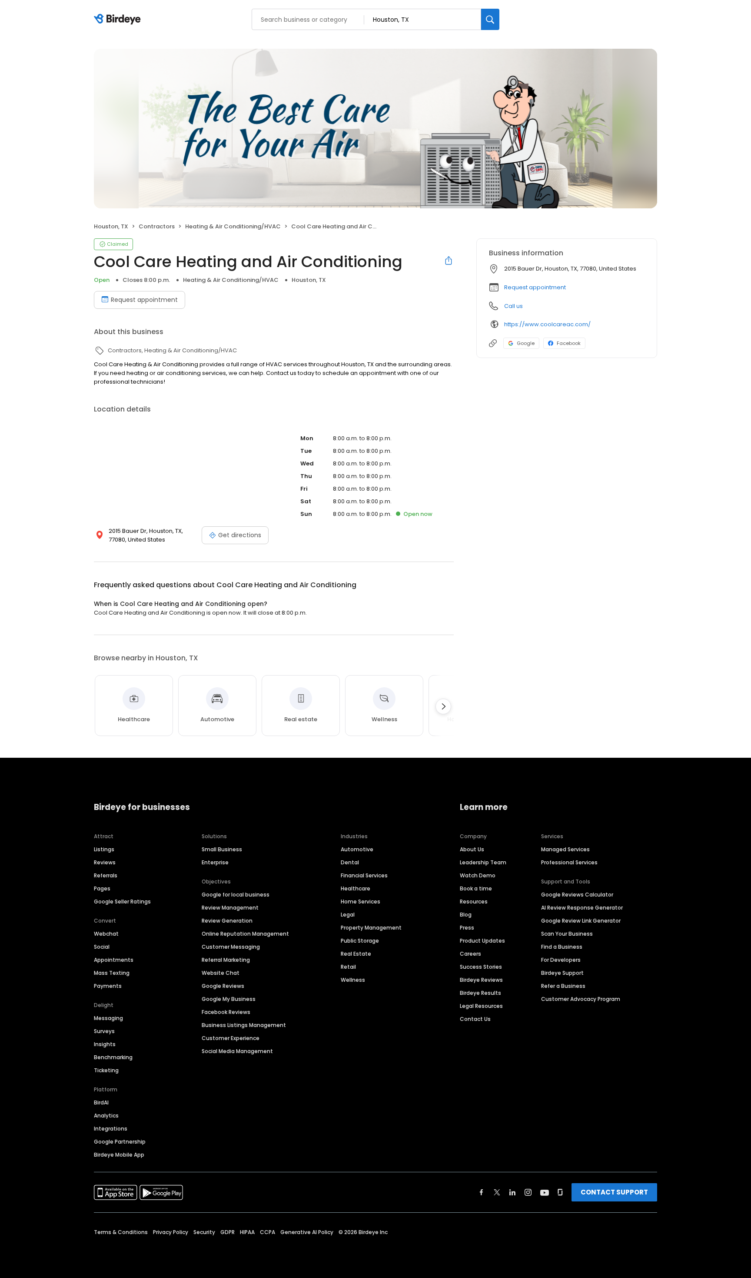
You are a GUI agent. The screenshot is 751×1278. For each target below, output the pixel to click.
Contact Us (475, 1019)
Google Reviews (223, 986)
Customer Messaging (231, 946)
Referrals (105, 875)
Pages (102, 888)
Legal (348, 914)
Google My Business (229, 999)
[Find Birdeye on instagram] (528, 1192)
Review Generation (227, 920)
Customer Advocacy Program (580, 999)
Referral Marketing (226, 960)
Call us (513, 306)
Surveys (104, 1031)
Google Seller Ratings (122, 901)
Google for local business (235, 894)
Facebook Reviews (226, 1012)
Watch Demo (477, 875)
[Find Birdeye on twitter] (497, 1192)
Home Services (360, 901)
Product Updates (482, 940)
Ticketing (106, 1070)
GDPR (227, 1232)
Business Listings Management (244, 1025)
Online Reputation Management (245, 933)
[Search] (490, 19)
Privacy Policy (170, 1232)
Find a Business (561, 946)
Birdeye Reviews (481, 980)
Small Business (222, 849)
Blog (466, 914)
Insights (105, 1044)
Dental (350, 862)
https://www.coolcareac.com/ (547, 324)
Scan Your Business (567, 933)
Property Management (371, 927)
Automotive (357, 849)
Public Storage (360, 940)
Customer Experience (230, 1038)
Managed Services (565, 849)
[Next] (443, 706)
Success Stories (481, 966)
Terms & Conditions (121, 1232)
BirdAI (101, 1102)
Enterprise (215, 862)
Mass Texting (112, 973)
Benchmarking (113, 1057)
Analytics (106, 1115)
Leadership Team (483, 862)
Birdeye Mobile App (119, 1154)
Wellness (353, 980)
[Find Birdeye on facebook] (481, 1192)
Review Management (230, 907)
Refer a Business (563, 986)
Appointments (113, 960)
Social (102, 946)
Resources (474, 901)
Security (204, 1232)
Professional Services (569, 862)
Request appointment (144, 299)
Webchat (106, 933)
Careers (470, 953)
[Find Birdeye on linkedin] (512, 1192)
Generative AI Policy (306, 1232)
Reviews (105, 862)
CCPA (267, 1232)
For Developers (561, 960)
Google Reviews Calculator (577, 894)
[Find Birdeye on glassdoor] (560, 1192)
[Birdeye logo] (119, 19)
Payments (108, 986)
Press (467, 927)
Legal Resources (481, 1006)
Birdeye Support (562, 973)
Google (526, 343)
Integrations (110, 1128)
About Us (472, 849)
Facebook (569, 343)
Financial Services (364, 875)
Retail (348, 966)
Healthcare (355, 888)
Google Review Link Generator (581, 920)
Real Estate (356, 953)
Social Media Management (237, 1051)
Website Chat (220, 973)
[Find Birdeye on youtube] (544, 1192)
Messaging (108, 1018)
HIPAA (247, 1232)
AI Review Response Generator (582, 907)
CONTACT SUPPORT (614, 1192)
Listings (104, 849)
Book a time (476, 888)
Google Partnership (120, 1141)
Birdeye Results (480, 993)
